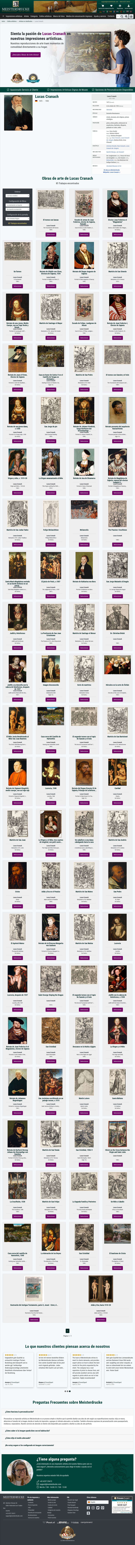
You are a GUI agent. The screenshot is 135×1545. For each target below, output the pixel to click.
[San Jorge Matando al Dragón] (117, 565)
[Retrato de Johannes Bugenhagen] (17, 1082)
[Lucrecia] (117, 927)
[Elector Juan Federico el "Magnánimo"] (117, 204)
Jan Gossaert (120, 152)
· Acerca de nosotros (33, 1518)
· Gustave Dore (71, 1513)
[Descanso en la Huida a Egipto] (84, 1031)
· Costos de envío (52, 1505)
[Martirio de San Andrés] (117, 824)
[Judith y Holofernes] (17, 617)
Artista (26, 16)
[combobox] (98, 1502)
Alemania (109, 110)
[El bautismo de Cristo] (117, 1234)
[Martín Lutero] (84, 1082)
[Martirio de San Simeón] (117, 255)
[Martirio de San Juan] (17, 824)
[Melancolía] (84, 510)
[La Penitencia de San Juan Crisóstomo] (51, 617)
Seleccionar (51, 234)
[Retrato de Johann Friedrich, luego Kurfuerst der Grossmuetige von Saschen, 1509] (84, 410)
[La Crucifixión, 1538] (17, 1186)
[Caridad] (117, 772)
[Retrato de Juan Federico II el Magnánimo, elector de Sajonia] (17, 1031)
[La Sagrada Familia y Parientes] (84, 1181)
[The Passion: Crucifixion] (117, 514)
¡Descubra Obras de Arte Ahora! (25, 54)
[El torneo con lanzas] (51, 200)
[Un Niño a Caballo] (117, 1186)
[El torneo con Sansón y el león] (117, 355)
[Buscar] (122, 16)
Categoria (34, 16)
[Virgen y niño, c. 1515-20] (18, 462)
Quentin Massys (111, 152)
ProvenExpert (15, 1382)
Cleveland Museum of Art (113, 166)
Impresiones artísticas (14, 16)
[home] (3, 16)
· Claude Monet (71, 1502)
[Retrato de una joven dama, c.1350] (17, 410)
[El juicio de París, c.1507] (50, 565)
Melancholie (111, 160)
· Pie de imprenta (32, 1505)
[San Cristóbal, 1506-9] (84, 1134)
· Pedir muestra (51, 1518)
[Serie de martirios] (84, 669)
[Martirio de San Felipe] (50, 1186)
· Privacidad (30, 1510)
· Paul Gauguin (71, 1505)
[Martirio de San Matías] (84, 927)
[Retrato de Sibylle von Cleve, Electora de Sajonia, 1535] (50, 255)
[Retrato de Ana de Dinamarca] (84, 462)
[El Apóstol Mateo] (17, 927)
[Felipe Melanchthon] (51, 514)
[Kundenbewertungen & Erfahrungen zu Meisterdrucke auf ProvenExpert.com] (33, 78)
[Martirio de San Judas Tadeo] (17, 514)
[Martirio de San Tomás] (50, 1134)
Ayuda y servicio (100, 16)
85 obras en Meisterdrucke (112, 170)
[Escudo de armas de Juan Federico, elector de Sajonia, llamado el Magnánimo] (84, 204)
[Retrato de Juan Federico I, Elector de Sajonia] (117, 307)
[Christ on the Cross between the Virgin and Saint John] (117, 1134)
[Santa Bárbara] (117, 1082)
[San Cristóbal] (51, 1031)
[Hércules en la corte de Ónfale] (117, 665)
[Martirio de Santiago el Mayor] (50, 307)
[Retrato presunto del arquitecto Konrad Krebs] (117, 410)
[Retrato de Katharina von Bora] (84, 565)
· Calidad (49, 1508)
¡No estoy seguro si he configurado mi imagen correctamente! (29, 1445)
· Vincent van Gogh (72, 1500)
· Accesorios (50, 1515)
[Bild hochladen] (131, 16)
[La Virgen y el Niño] (117, 1031)
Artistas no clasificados (25, 21)
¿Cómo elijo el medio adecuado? (18, 1438)
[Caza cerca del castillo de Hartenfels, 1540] (17, 1233)
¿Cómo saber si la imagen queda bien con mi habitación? (27, 1431)
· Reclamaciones (32, 1515)
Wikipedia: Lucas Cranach (111, 172)
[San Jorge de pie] (51, 410)
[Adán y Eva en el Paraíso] (50, 875)
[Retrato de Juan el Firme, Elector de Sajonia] (17, 359)
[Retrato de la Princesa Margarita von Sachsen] (51, 927)
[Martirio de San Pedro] (84, 359)
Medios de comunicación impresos (79, 16)
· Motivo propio (51, 1500)
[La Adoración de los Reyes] (51, 1237)
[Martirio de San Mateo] (84, 875)
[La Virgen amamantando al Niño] (51, 462)
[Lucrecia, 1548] (51, 772)
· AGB (29, 1508)
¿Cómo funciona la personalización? (19, 1412)
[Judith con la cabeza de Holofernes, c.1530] (117, 979)
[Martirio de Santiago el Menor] (84, 617)
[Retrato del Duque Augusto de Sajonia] (84, 255)
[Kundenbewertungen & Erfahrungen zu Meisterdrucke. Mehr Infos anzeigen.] (122, 1505)
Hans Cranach (116, 138)
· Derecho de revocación (34, 1513)
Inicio (3, 21)
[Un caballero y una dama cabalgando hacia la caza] (84, 824)
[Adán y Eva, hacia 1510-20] (101, 1289)
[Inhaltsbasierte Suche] (126, 16)
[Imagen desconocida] (51, 669)
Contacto (111, 16)
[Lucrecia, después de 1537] (17, 979)
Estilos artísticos (45, 16)
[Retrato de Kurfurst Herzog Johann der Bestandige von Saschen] (18, 1134)
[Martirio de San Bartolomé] (117, 720)
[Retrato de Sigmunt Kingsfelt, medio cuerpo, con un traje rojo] (17, 772)
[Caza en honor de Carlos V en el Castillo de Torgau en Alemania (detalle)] (51, 356)
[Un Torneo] (17, 251)
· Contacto (30, 1502)
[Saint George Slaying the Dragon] (50, 979)
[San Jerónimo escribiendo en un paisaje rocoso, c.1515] (50, 1082)
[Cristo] (17, 875)
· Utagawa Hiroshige (73, 1510)
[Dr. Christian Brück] (117, 617)
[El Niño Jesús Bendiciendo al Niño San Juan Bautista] (17, 720)
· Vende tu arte (51, 1502)
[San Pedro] (117, 875)
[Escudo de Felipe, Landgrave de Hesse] (84, 307)
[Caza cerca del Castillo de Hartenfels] (51, 716)
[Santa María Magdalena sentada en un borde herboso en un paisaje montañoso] (17, 565)
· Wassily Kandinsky (72, 1508)
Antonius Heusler (111, 146)
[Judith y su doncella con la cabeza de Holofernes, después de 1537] (17, 669)
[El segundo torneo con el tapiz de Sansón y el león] (84, 716)
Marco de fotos (59, 16)
